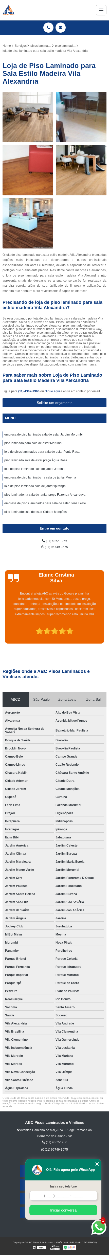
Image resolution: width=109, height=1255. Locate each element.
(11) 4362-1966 (29, 391)
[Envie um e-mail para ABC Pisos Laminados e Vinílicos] (61, 27)
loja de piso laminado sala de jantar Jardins (34, 469)
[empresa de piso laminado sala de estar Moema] (28, 117)
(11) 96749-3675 (56, 547)
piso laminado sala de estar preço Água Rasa (35, 460)
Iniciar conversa (63, 1210)
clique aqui (52, 391)
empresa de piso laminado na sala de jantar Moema (40, 477)
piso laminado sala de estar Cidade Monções (35, 512)
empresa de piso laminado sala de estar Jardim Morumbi (43, 434)
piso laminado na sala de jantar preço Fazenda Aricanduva (44, 494)
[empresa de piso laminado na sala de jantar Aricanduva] (81, 117)
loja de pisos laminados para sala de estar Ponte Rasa (42, 451)
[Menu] (101, 10)
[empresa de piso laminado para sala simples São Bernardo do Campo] (28, 170)
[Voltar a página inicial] (9, 10)
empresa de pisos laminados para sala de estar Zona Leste (45, 503)
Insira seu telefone (63, 1186)
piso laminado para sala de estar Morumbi (33, 443)
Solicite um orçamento (54, 403)
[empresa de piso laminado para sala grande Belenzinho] (28, 223)
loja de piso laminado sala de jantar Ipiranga (35, 486)
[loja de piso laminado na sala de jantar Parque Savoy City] (81, 170)
